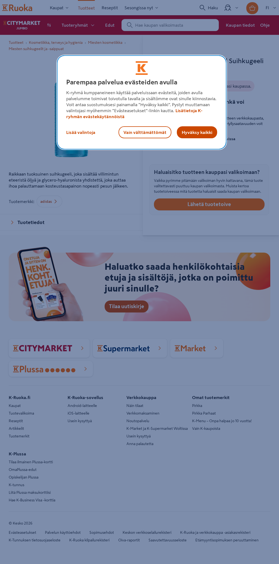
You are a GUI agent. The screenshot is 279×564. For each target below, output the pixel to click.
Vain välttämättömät (144, 132)
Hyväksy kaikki (197, 132)
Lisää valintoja (80, 132)
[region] (141, 102)
